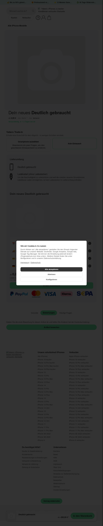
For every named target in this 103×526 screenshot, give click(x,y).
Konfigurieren (51, 279)
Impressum (24, 262)
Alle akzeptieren (51, 269)
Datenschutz (36, 262)
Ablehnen (51, 274)
